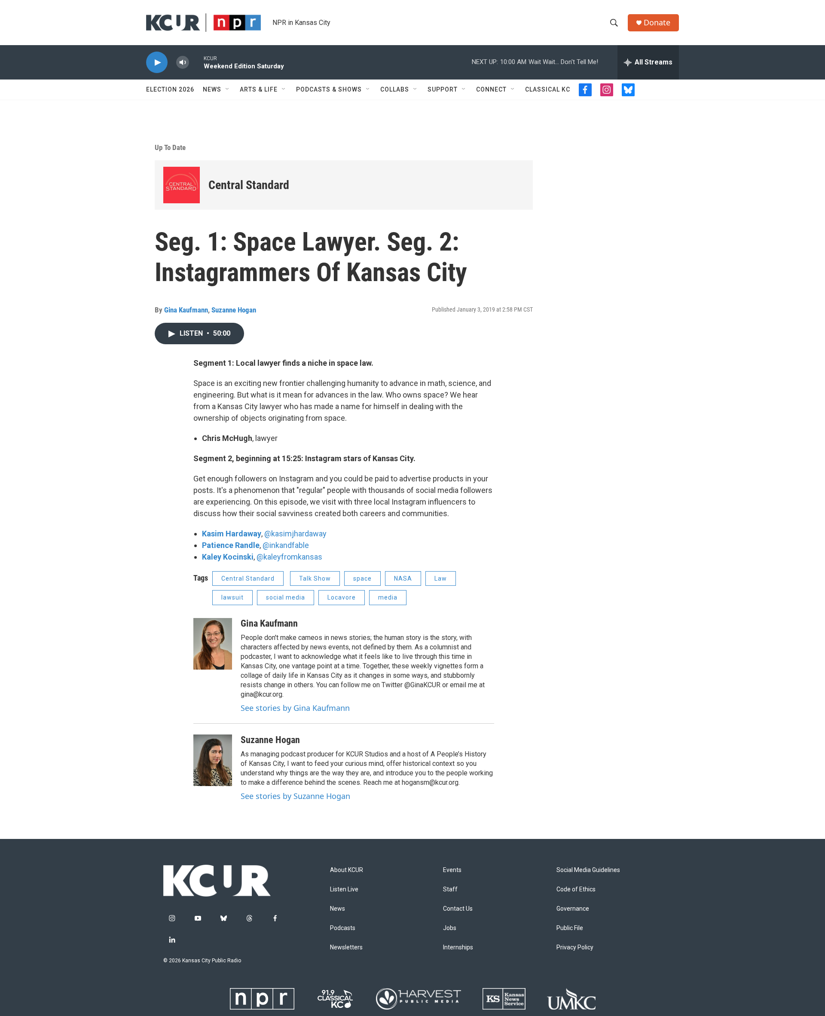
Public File (569, 928)
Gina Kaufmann (186, 310)
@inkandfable (286, 545)
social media (285, 597)
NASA (403, 578)
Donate (657, 22)
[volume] (182, 62)
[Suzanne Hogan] (212, 760)
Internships (458, 947)
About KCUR (346, 870)
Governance (572, 909)
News (212, 89)
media (387, 597)
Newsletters (346, 947)
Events (452, 870)
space (362, 578)
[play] (157, 62)
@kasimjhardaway (295, 533)
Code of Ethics (576, 889)
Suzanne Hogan (233, 310)
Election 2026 (170, 89)
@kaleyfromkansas (289, 556)
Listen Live (344, 889)
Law (440, 578)
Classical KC (547, 89)
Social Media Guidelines (588, 870)
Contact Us (458, 909)
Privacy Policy (574, 947)
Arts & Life (259, 89)
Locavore (341, 597)
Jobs (449, 928)
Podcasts (342, 928)
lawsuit (232, 597)
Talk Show (315, 578)
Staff (450, 889)
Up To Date (170, 147)
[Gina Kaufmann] (212, 644)
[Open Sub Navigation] (227, 89)
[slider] (196, 62)
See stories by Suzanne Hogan (295, 796)
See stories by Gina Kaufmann (295, 708)
